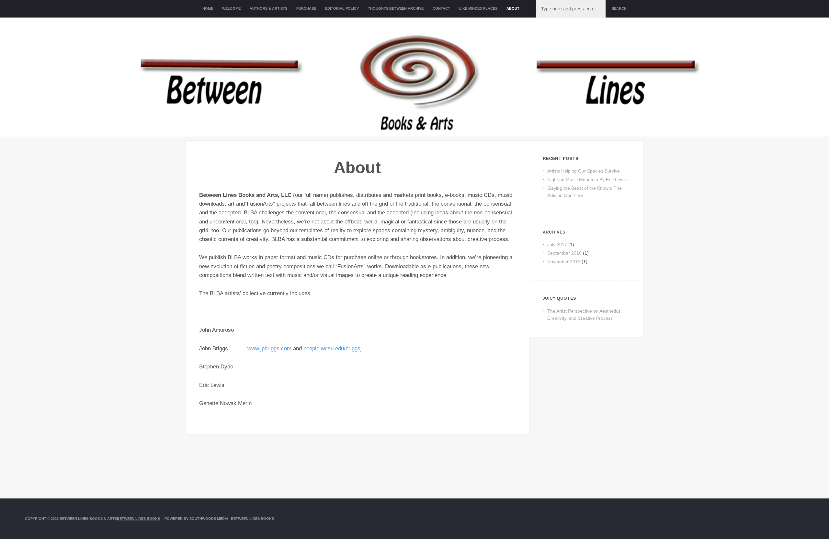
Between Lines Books (138, 519)
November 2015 (563, 261)
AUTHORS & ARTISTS (268, 8)
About (512, 8)
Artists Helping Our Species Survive (583, 171)
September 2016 (564, 253)
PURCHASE (306, 8)
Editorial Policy (342, 8)
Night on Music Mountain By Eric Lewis (587, 179)
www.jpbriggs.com (269, 348)
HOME (207, 8)
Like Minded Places (478, 8)
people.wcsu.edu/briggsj (332, 348)
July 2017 (557, 244)
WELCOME (231, 8)
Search (619, 8)
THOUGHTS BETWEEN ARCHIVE (396, 8)
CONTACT (441, 8)
